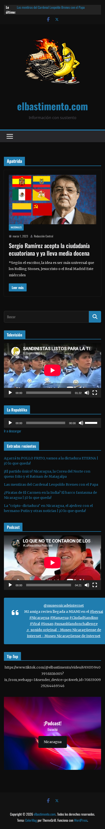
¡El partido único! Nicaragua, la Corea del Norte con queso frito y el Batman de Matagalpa (57, 6)
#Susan (47, 624)
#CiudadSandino (83, 617)
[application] (52, 370)
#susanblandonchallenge (76, 624)
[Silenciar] (86, 392)
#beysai (96, 611)
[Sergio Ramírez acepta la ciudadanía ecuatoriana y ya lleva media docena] (52, 199)
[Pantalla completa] (94, 392)
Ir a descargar (12, 430)
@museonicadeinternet (63, 605)
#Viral (35, 624)
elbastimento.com (52, 106)
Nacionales (16, 227)
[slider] (92, 422)
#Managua (59, 617)
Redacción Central (43, 236)
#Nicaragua (39, 617)
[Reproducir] (10, 392)
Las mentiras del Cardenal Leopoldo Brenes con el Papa (51, 484)
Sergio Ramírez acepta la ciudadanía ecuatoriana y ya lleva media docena (49, 249)
